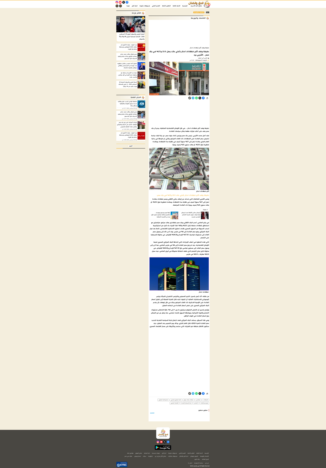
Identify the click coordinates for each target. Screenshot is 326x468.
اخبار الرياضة (147, 453)
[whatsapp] (189, 98)
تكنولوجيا (150, 456)
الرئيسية (184, 6)
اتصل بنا (190, 463)
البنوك (183, 299)
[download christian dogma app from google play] (163, 447)
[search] (117, 5)
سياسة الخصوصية (198, 463)
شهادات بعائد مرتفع (188, 400)
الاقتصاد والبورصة (199, 12)
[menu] (120, 5)
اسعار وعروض (137, 456)
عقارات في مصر (128, 456)
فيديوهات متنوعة (145, 6)
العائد (199, 248)
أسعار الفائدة (181, 305)
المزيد (131, 146)
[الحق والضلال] (207, 12)
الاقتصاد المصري (155, 326)
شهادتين (198, 400)
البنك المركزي (186, 320)
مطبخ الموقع (138, 453)
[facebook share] (203, 98)
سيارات (144, 456)
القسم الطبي (156, 6)
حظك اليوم (197, 459)
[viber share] (193, 98)
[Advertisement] (179, 33)
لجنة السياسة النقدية (164, 320)
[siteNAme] (199, 4)
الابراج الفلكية (205, 459)
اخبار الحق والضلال (183, 456)
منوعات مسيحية (156, 453)
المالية (190, 299)
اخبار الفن (135, 6)
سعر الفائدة (182, 245)
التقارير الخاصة (166, 6)
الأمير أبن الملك (203, 58)
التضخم (194, 251)
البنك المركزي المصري (165, 242)
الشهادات (205, 400)
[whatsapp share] (196, 98)
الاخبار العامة (176, 6)
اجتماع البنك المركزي (163, 400)
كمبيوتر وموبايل (194, 456)
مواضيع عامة (130, 453)
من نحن (207, 463)
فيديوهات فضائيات (172, 456)
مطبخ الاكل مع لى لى (160, 456)
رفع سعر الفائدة (204, 403)
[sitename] (163, 433)
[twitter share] (199, 98)
